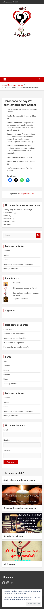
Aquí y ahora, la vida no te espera (19, 480)
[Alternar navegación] (5, 79)
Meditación (8, 221)
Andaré (6, 255)
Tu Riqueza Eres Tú (26, 194)
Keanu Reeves (9, 329)
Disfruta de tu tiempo (14, 536)
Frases (6, 370)
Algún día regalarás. (20, 298)
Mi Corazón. (9, 564)
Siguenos (10, 310)
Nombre (7, 440)
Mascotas (7, 218)
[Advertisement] (22, 57)
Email (6, 430)
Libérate (7, 375)
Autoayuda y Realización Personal (17, 210)
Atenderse (7, 251)
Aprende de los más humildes (15, 334)
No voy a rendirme (11, 269)
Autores (7, 366)
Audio (6, 361)
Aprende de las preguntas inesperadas (18, 264)
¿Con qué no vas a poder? (14, 343)
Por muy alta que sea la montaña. (16, 347)
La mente (17, 283)
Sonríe (6, 260)
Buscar (38, 235)
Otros (6, 224)
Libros (6, 216)
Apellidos (7, 450)
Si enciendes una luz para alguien (20, 508)
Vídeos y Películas (10, 384)
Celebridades (8, 213)
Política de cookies (24, 599)
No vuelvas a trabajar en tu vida (25, 288)
